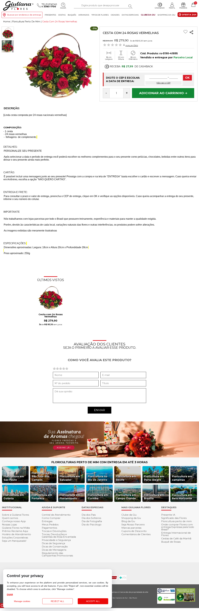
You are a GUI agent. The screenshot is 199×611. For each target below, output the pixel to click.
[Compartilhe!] (191, 33)
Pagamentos (49, 527)
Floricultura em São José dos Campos (42, 476)
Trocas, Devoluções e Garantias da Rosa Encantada (59, 535)
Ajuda (63, 8)
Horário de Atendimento (16, 534)
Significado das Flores (174, 518)
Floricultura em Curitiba (98, 497)
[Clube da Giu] (99, 456)
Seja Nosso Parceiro (133, 524)
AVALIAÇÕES (131, 45)
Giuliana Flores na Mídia (16, 527)
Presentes (50, 15)
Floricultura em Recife (126, 478)
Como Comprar (51, 518)
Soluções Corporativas (15, 537)
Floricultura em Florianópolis (70, 497)
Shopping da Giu (166, 15)
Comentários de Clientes (135, 534)
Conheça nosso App (14, 521)
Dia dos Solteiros (91, 518)
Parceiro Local (183, 57)
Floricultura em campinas (182, 478)
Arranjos (83, 15)
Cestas (61, 15)
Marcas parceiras (131, 527)
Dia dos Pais (89, 514)
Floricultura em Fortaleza (42, 497)
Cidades (115, 15)
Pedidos (183, 8)
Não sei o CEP (164, 83)
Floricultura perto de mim (176, 521)
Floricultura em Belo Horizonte (182, 497)
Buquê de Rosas (170, 541)
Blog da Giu (128, 521)
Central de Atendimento (56, 514)
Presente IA (168, 514)
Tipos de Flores (100, 15)
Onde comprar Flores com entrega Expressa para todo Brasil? (177, 527)
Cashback (160, 8)
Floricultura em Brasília (154, 497)
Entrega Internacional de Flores (176, 534)
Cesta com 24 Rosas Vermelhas (51, 315)
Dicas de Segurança (53, 543)
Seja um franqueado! (14, 540)
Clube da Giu (148, 15)
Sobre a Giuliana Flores (15, 514)
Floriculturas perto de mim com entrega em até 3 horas (99, 462)
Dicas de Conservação (55, 546)
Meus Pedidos (50, 524)
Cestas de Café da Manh (176, 538)
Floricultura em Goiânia (14, 497)
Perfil (172, 8)
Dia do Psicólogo (91, 524)
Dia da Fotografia (92, 521)
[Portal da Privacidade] (166, 592)
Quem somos (10, 518)
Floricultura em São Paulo (14, 478)
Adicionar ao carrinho (162, 93)
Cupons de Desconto (134, 531)
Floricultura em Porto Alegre (154, 478)
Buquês (72, 15)
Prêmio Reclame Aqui (15, 531)
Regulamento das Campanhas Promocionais (57, 554)
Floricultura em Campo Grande (126, 497)
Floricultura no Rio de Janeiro (97, 478)
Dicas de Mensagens (54, 549)
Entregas (47, 521)
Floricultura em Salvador (70, 478)
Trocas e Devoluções (54, 531)
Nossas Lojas (9, 524)
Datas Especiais (130, 15)
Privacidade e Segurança (56, 540)
